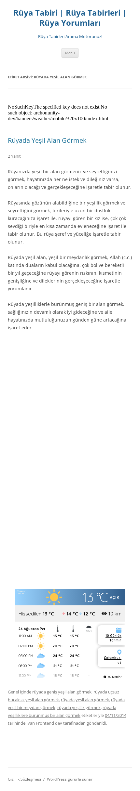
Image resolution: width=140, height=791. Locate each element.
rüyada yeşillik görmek (79, 707)
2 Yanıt (14, 156)
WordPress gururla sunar (69, 779)
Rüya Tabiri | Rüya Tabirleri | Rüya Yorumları (70, 18)
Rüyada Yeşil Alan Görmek (47, 140)
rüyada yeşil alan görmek (85, 700)
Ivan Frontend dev (44, 723)
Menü (70, 52)
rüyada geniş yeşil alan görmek (61, 692)
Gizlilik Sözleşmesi (24, 779)
